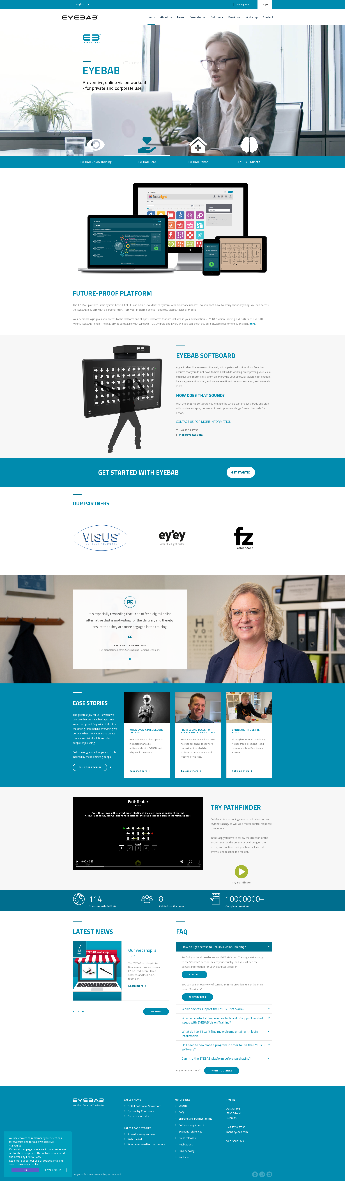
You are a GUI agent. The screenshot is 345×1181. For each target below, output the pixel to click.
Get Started (240, 472)
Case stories (197, 17)
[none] (82, 4)
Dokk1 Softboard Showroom (143, 953)
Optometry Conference (141, 1111)
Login (265, 4)
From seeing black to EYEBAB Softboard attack (147, 731)
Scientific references (190, 1131)
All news (156, 1011)
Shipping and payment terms (195, 1118)
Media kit (184, 1157)
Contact (268, 17)
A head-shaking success (248, 730)
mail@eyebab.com (191, 435)
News (180, 17)
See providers (197, 997)
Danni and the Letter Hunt (195, 731)
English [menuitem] (80, 4)
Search (183, 1105)
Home (151, 17)
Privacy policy (186, 1151)
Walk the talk (135, 1139)
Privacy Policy (53, 1169)
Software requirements (192, 1125)
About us (166, 17)
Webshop (251, 17)
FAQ (181, 1112)
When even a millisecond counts (146, 1144)
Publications (186, 1144)
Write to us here (221, 1070)
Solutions (217, 17)
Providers (234, 17)
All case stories (90, 767)
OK (25, 1169)
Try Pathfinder (241, 882)
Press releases (187, 1138)
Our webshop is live (139, 1116)
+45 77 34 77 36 (235, 1127)
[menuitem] (82, 4)
